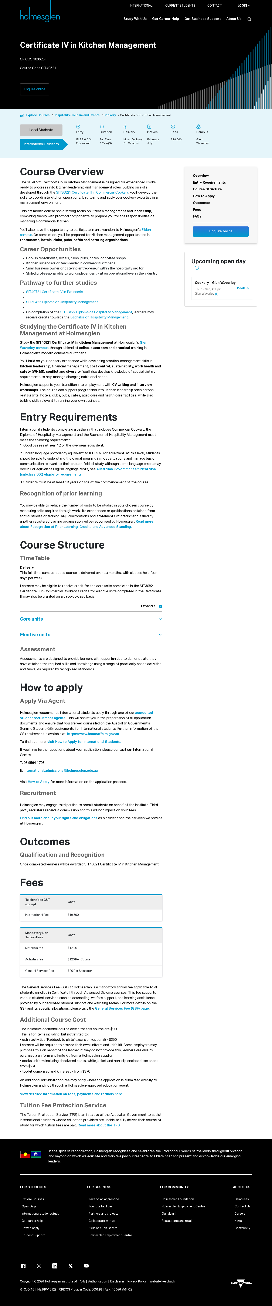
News (238, 1220)
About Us (233, 19)
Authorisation (97, 1281)
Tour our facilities (101, 1206)
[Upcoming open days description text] (197, 268)
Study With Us (135, 19)
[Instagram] (39, 1266)
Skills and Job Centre (103, 1228)
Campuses (242, 1199)
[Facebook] (23, 1266)
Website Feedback (162, 1281)
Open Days (29, 1206)
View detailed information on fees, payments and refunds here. (71, 1094)
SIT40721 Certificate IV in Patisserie (54, 292)
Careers (240, 1213)
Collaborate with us (102, 1220)
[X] (70, 1266)
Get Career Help (165, 19)
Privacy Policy (137, 1281)
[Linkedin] (54, 1266)
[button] (248, 19)
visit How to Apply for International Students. (84, 742)
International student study (40, 1213)
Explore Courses (33, 1199)
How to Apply (39, 782)
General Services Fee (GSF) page (122, 1008)
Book (241, 288)
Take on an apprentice (104, 1199)
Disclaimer (117, 1281)
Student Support (33, 1235)
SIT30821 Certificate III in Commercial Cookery (92, 192)
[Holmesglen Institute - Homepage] (22, 115)
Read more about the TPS (99, 1125)
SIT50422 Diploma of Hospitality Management (62, 302)
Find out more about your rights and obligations (58, 818)
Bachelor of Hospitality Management (99, 317)
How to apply (30, 1228)
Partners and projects (103, 1213)
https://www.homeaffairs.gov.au (93, 734)
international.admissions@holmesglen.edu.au (61, 771)
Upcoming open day (218, 265)
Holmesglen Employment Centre (110, 1235)
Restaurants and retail (177, 1220)
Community (242, 1228)
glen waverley (204, 293)
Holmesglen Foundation (178, 1199)
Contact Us (242, 1206)
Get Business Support (202, 19)
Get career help (32, 1220)
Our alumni (169, 1213)
